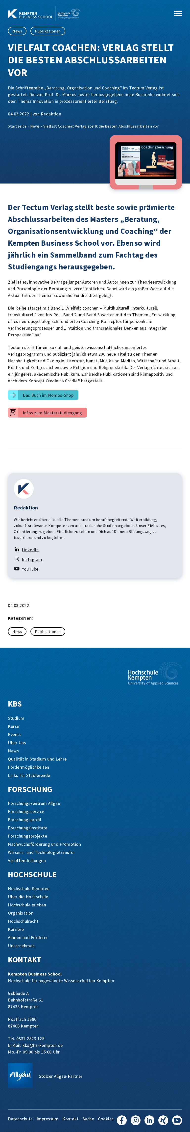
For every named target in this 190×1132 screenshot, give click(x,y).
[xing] (163, 1123)
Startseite (17, 126)
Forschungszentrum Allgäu (34, 803)
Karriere (16, 929)
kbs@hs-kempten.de (43, 1045)
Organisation (20, 913)
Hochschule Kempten (28, 888)
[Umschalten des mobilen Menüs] (178, 13)
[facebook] (122, 1123)
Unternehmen (21, 945)
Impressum (48, 1119)
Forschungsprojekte (27, 836)
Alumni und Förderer (28, 937)
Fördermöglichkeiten (28, 767)
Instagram (32, 559)
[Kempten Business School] (85, 13)
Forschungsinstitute (28, 828)
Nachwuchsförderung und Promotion (44, 844)
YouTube (30, 569)
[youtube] (177, 1123)
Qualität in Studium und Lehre (37, 759)
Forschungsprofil (24, 819)
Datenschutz (20, 1119)
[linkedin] (149, 1123)
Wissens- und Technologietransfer (41, 852)
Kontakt (70, 1119)
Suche (88, 1119)
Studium (16, 718)
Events (14, 734)
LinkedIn (30, 550)
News (17, 30)
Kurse (13, 726)
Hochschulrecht (23, 921)
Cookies (106, 1119)
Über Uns (17, 742)
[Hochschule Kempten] (155, 673)
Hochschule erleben (27, 905)
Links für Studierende (29, 775)
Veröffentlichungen (27, 860)
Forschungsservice (26, 811)
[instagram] (136, 1123)
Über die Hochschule (28, 896)
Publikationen (48, 30)
